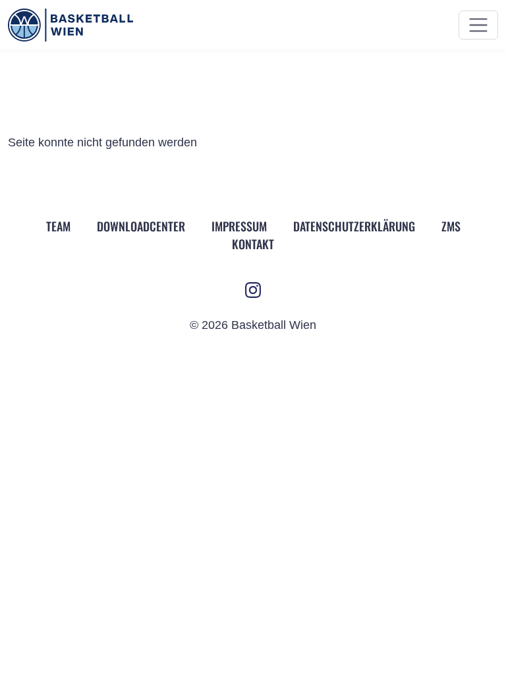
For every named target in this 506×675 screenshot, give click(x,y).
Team (58, 226)
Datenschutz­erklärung (354, 226)
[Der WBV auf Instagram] (253, 290)
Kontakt (253, 243)
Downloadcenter (141, 226)
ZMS (451, 226)
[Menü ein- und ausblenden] (478, 25)
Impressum (239, 226)
